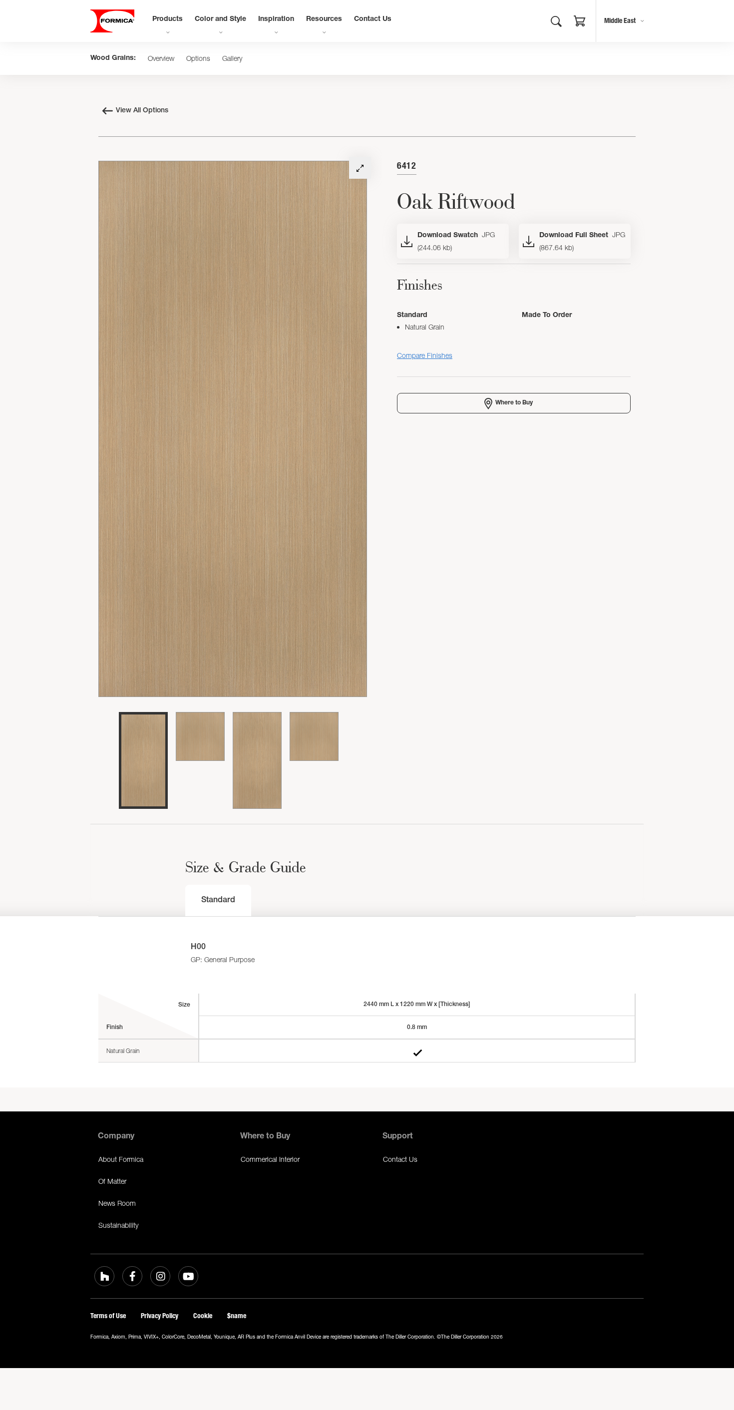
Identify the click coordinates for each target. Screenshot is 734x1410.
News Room (117, 1203)
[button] (580, 22)
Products (167, 19)
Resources (324, 19)
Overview (161, 58)
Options (198, 58)
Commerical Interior (270, 1159)
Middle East (620, 20)
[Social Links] (104, 1276)
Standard (218, 901)
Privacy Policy (159, 1316)
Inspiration (276, 19)
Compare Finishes (424, 355)
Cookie (202, 1316)
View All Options (142, 110)
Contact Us (372, 19)
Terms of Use (108, 1316)
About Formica (120, 1159)
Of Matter (112, 1181)
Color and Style (220, 19)
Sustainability (118, 1225)
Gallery (232, 58)
